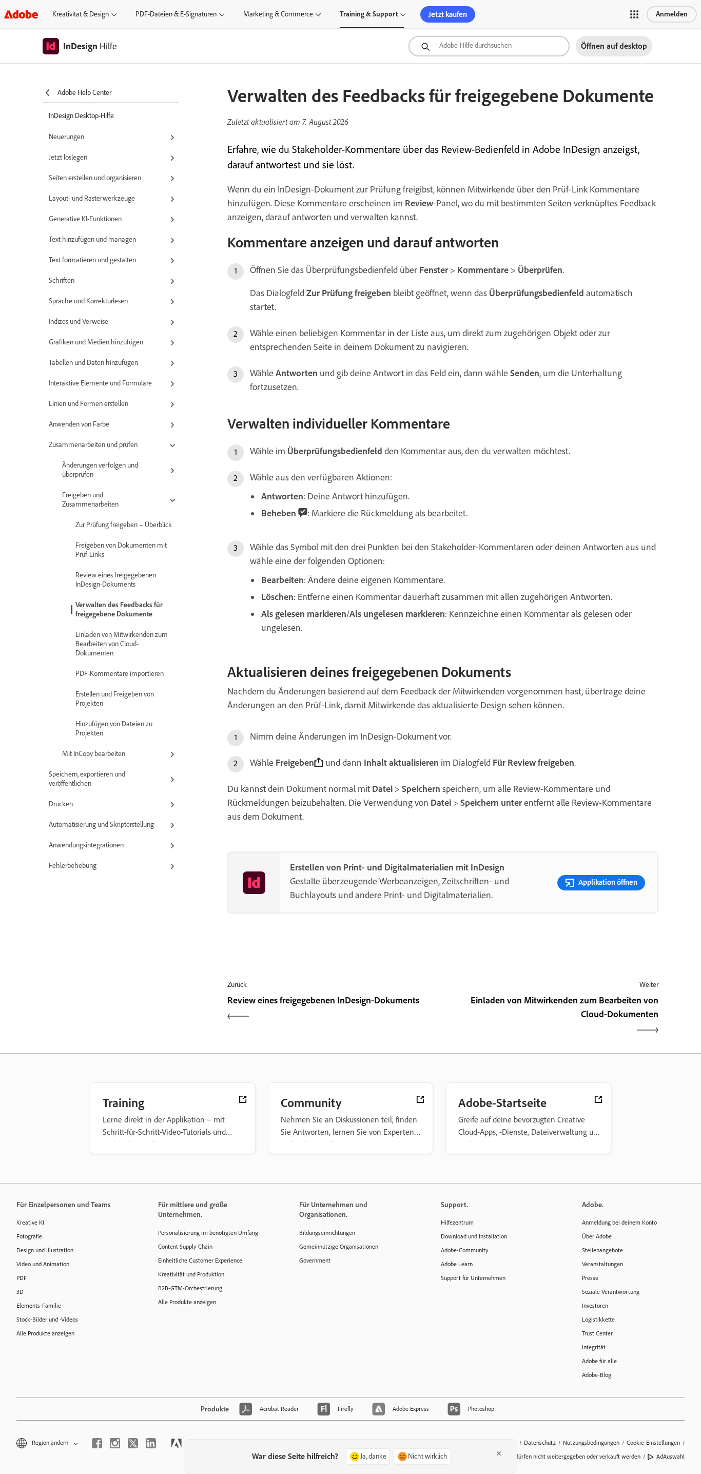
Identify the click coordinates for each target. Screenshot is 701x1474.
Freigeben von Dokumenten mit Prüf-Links (121, 550)
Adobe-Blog (596, 1375)
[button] (634, 14)
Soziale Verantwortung (610, 1291)
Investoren (595, 1305)
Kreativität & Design (80, 14)
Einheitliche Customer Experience (200, 1260)
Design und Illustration (44, 1250)
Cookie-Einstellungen (653, 1442)
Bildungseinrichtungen (327, 1232)
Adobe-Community (465, 1250)
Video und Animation (42, 1264)
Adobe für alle (599, 1361)
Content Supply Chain (185, 1246)
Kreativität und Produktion (191, 1274)
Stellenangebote (602, 1250)
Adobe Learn (457, 1264)
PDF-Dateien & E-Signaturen (176, 14)
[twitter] (133, 1443)
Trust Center (597, 1333)
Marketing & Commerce (278, 14)
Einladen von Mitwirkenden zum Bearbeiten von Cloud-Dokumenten (121, 643)
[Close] (499, 1453)
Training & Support (369, 14)
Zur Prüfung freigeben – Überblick (123, 524)
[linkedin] (151, 1443)
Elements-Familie (38, 1305)
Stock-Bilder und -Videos (47, 1319)
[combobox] (489, 46)
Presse (590, 1278)
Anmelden (672, 14)
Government (314, 1260)
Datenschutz (540, 1442)
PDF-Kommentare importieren (119, 673)
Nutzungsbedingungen (591, 1442)
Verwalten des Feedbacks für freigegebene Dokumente (119, 609)
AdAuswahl (670, 1456)
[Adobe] (21, 14)
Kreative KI (30, 1222)
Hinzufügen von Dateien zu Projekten (113, 729)
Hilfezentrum (457, 1222)
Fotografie (29, 1236)
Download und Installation (474, 1236)
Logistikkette (598, 1319)
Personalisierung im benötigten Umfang (208, 1232)
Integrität (594, 1347)
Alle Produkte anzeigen (45, 1333)
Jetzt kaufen (448, 14)
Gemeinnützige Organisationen (338, 1246)
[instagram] (115, 1443)
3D (20, 1291)
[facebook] (97, 1443)
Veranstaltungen (602, 1264)
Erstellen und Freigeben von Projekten (114, 699)
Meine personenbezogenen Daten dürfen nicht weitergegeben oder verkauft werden (534, 1456)
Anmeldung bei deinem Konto (619, 1222)
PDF (21, 1278)
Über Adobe (597, 1236)
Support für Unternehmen (473, 1278)
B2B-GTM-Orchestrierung (190, 1288)
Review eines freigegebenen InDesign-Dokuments (115, 580)
